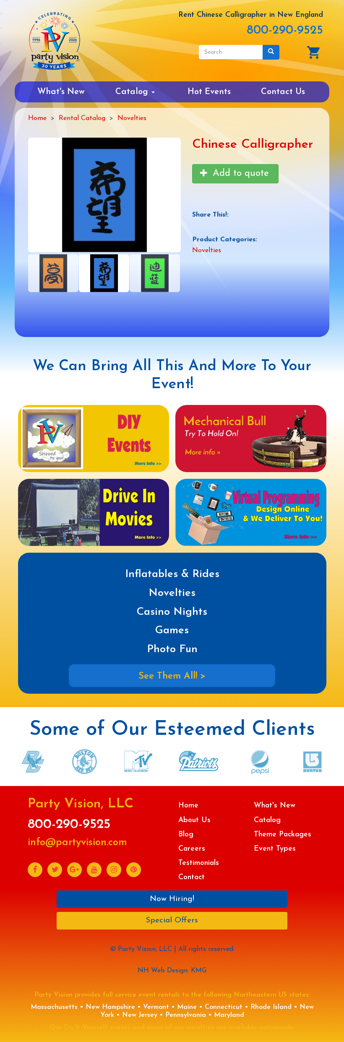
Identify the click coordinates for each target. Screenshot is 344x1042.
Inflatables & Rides (172, 574)
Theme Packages (282, 834)
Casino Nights (172, 612)
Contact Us (283, 92)
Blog (185, 834)
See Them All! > (172, 676)
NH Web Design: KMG (172, 970)
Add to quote (239, 173)
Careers (191, 848)
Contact (191, 877)
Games (172, 630)
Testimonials (198, 863)
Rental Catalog (82, 118)
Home (37, 118)
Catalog (133, 92)
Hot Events (209, 92)
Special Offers (172, 920)
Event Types (275, 848)
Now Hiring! (172, 899)
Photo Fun (172, 649)
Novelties (131, 118)
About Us (194, 820)
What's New (61, 92)
